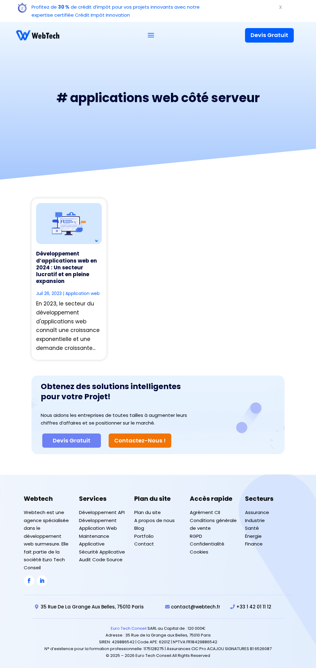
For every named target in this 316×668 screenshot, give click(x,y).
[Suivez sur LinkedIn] (42, 580)
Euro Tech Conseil (129, 628)
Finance (254, 544)
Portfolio (144, 536)
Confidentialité (207, 544)
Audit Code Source (101, 559)
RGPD (196, 536)
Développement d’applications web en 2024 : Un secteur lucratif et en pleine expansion (66, 267)
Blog (139, 528)
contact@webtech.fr (195, 607)
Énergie (253, 536)
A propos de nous (154, 520)
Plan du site (147, 512)
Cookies (199, 552)
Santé (252, 528)
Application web (82, 293)
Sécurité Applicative (102, 552)
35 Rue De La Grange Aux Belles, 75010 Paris (92, 607)
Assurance (257, 512)
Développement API (102, 512)
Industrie (255, 520)
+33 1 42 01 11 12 (253, 607)
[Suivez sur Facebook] (29, 580)
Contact (144, 544)
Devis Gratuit (269, 35)
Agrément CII (205, 512)
